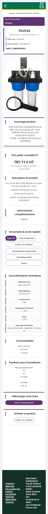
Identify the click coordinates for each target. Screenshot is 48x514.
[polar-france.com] (41, 8)
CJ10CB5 (24, 353)
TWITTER (9, 497)
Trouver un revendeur (24, 244)
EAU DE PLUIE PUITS (24, 13)
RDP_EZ (24, 386)
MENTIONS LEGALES (10, 501)
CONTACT (10, 483)
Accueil (12, 13)
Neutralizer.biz (12, 489)
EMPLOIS (9, 486)
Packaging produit (24, 257)
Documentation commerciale (24, 251)
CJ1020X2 (24, 349)
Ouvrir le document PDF (24, 403)
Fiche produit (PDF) (26, 238)
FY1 (24, 371)
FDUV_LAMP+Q (24, 346)
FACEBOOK (10, 494)
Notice (24, 263)
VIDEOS (9, 491)
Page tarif (11, 238)
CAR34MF (24, 382)
